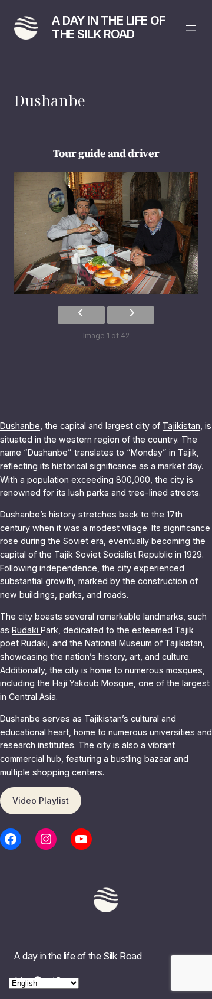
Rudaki (26, 630)
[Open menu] (191, 28)
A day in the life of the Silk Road (108, 27)
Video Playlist (40, 800)
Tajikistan (181, 426)
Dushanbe (20, 426)
